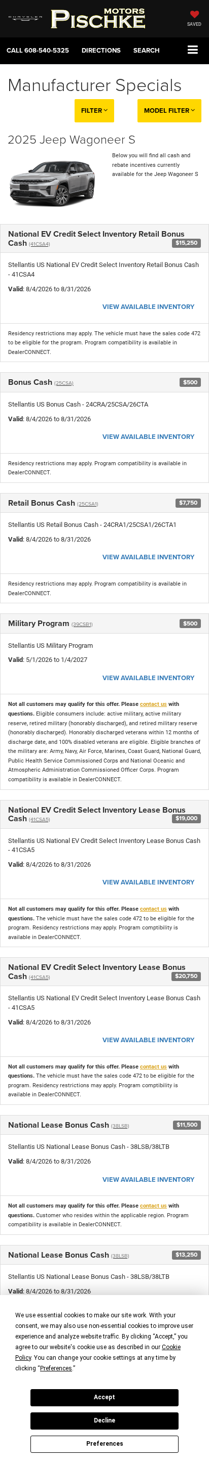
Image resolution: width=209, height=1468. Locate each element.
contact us (153, 704)
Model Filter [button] (167, 110)
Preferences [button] (56, 1368)
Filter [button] (92, 110)
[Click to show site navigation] (193, 50)
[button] (38, 50)
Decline (104, 1420)
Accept (104, 1397)
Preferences (104, 1443)
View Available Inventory (148, 307)
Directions (101, 50)
